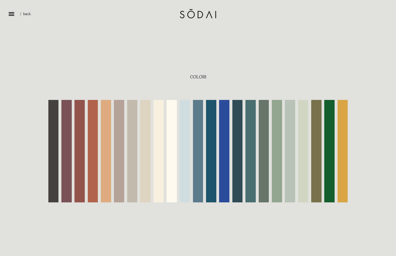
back (27, 14)
